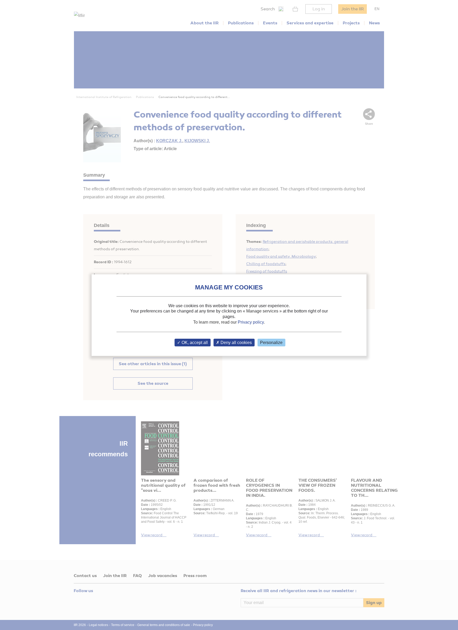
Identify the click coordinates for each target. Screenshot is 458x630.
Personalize (271, 342)
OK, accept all (194, 342)
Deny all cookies (235, 342)
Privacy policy (251, 322)
